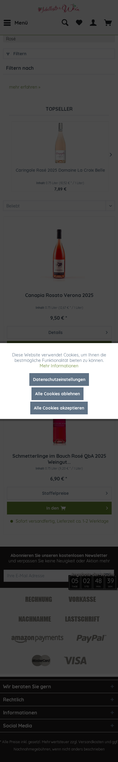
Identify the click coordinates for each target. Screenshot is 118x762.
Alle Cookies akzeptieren (59, 408)
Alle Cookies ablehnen (57, 393)
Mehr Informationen (59, 366)
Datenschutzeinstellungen (59, 379)
